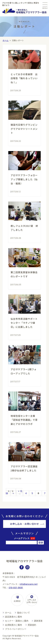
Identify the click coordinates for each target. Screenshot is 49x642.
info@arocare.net (29, 584)
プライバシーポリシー (15, 629)
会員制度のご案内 (13, 625)
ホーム (6, 40)
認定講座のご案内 (13, 616)
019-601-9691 (16, 587)
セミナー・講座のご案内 (16, 620)
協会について (23, 612)
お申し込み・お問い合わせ (24, 523)
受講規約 (32, 625)
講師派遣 (38, 620)
